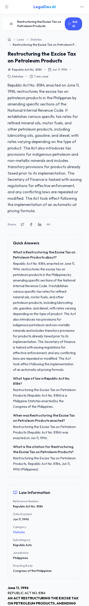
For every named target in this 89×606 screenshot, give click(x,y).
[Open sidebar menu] (11, 24)
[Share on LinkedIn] (39, 224)
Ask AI (75, 24)
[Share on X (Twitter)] (22, 224)
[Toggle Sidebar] (7, 7)
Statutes (19, 532)
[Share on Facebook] (31, 224)
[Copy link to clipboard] (48, 224)
